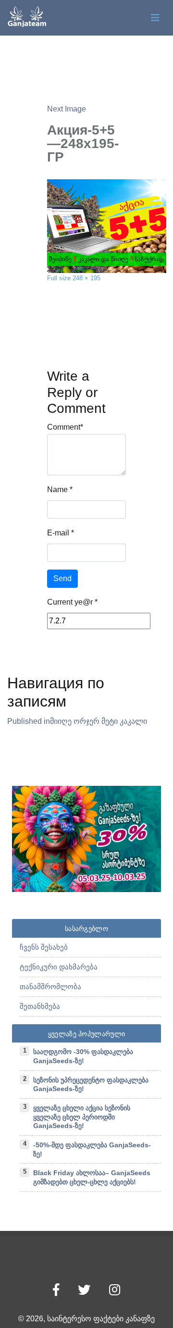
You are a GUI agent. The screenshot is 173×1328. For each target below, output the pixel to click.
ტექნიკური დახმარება (59, 967)
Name (57, 489)
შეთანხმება (40, 1006)
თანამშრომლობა (50, 986)
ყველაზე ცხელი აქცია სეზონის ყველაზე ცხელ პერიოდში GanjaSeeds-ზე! (81, 1116)
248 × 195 (86, 278)
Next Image (66, 109)
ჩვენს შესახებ (44, 947)
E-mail (58, 533)
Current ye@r (72, 602)
